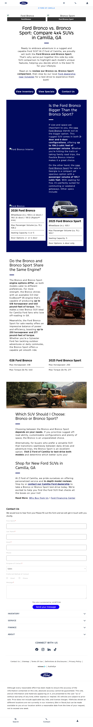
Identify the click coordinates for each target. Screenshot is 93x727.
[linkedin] (48, 649)
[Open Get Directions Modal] (64, 3)
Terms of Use (37, 661)
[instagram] (42, 649)
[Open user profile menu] (77, 720)
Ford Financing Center (63, 498)
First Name (11, 521)
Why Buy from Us (39, 498)
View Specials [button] (46, 91)
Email (9, 542)
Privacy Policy (75, 661)
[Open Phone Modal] (75, 3)
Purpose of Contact (14, 563)
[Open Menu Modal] (6, 3)
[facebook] (36, 649)
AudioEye (52, 666)
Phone (8, 553)
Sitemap (25, 661)
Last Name (11, 531)
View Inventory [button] (25, 91)
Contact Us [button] (68, 91)
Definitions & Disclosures (56, 661)
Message (10, 582)
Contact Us (15, 661)
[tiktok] (55, 649)
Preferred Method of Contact (17, 574)
